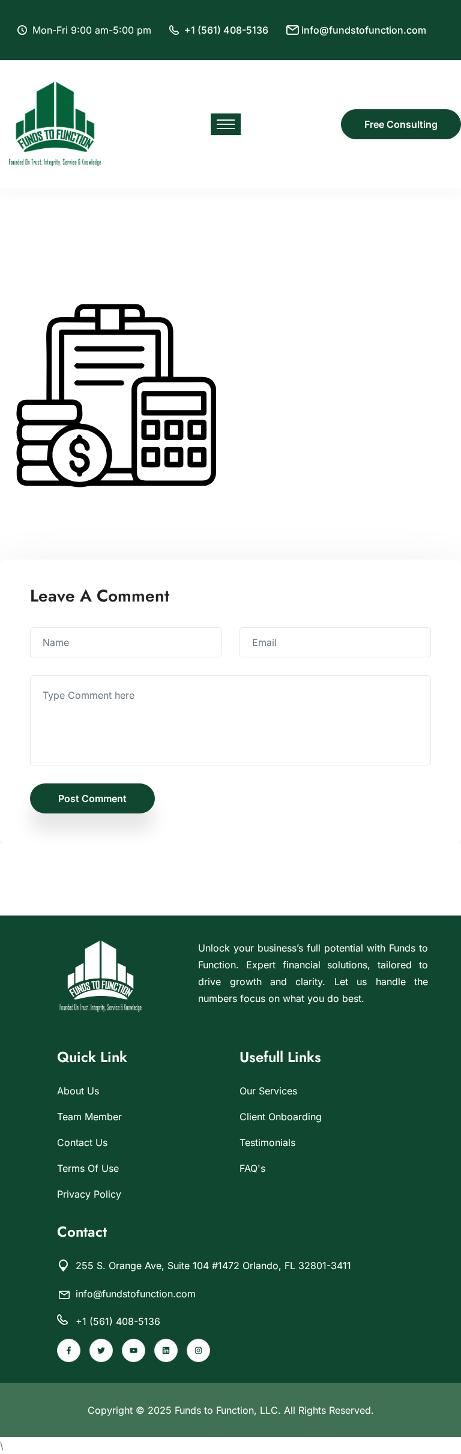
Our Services (268, 1091)
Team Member (89, 1117)
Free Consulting (401, 124)
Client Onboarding (281, 1117)
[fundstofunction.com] (55, 123)
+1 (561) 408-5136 (226, 30)
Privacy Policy (89, 1194)
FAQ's (252, 1168)
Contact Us (82, 1142)
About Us (78, 1091)
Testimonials (267, 1142)
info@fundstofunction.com (363, 30)
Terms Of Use (88, 1168)
